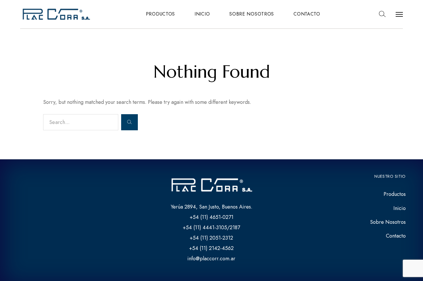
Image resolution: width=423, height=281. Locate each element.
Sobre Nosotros (251, 14)
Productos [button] (160, 14)
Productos (395, 194)
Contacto (307, 14)
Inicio (202, 14)
